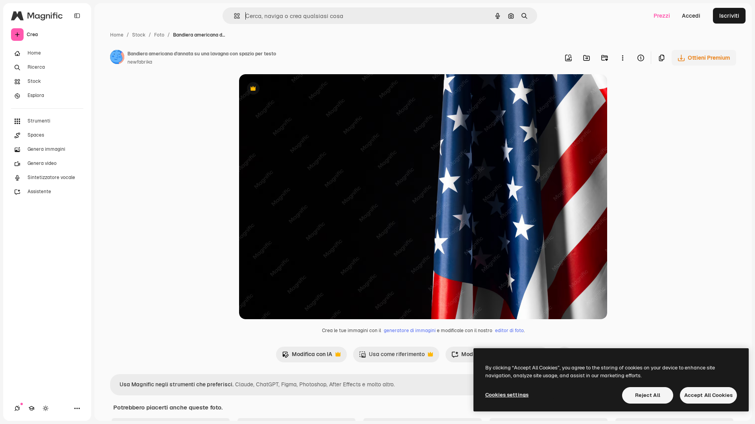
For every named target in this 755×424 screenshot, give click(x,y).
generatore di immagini (410, 330)
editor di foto (509, 330)
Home (116, 35)
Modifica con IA (307, 356)
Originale (291, 89)
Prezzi (662, 15)
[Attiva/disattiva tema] (45, 408)
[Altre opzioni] (622, 58)
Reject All (647, 395)
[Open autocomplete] (234, 16)
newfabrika (139, 62)
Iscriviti (729, 15)
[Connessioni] (17, 408)
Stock (138, 35)
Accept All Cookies (708, 395)
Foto (159, 35)
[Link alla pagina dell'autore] (117, 58)
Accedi (691, 15)
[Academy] (31, 408)
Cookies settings (506, 394)
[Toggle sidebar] (77, 15)
